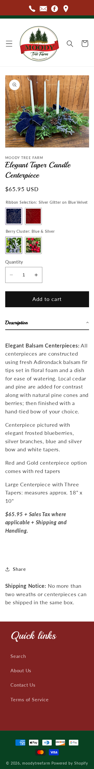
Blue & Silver (13, 245)
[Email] (43, 9)
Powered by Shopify (69, 763)
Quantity (14, 262)
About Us (20, 670)
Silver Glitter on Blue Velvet (13, 216)
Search (18, 656)
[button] (9, 43)
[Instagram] (65, 9)
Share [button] (19, 569)
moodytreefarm (36, 763)
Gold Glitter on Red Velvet (33, 216)
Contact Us (23, 685)
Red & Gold (33, 245)
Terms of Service (29, 699)
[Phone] (32, 9)
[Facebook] (54, 9)
